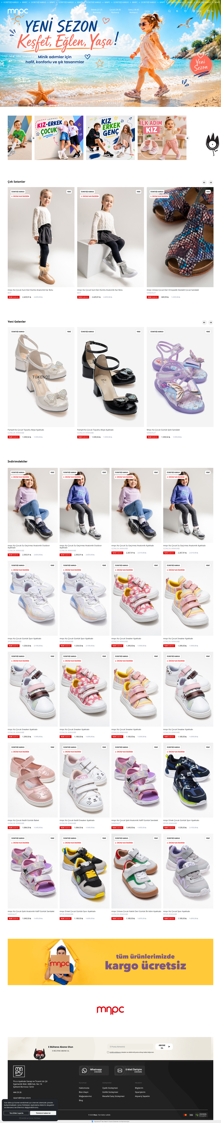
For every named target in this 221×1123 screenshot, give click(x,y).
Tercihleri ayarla (16, 1113)
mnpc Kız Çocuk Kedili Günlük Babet (23, 820)
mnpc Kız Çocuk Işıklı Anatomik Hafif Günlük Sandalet (134, 820)
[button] (164, 1046)
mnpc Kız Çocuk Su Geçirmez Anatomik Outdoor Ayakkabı (29, 547)
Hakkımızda (84, 1088)
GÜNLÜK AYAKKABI (16, 551)
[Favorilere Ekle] (70, 282)
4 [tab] (111, 103)
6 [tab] (115, 103)
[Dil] (177, 11)
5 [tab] (113, 103)
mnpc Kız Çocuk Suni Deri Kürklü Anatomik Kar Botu (169, 290)
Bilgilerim (139, 1088)
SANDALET (12, 433)
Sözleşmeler (107, 1083)
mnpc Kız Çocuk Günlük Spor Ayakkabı (24, 639)
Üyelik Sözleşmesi (110, 1088)
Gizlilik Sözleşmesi (110, 1092)
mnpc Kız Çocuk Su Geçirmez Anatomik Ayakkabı (132, 546)
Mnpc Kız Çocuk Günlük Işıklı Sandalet (24, 430)
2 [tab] (107, 103)
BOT (148, 293)
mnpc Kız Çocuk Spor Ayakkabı (176, 911)
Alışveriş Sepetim (142, 1096)
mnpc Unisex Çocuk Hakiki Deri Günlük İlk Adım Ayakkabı (136, 911)
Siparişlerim (140, 1092)
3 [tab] (109, 103)
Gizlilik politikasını (115, 1052)
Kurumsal (82, 1083)
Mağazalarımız (85, 1096)
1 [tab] (105, 103)
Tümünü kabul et (43, 1113)
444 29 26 (17, 1092)
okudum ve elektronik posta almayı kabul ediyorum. (132, 1052)
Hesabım (138, 1083)
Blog (81, 1100)
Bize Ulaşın (83, 1092)
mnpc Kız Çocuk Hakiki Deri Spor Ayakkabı (26, 290)
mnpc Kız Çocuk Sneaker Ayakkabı (126, 639)
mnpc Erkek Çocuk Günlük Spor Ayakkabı (181, 820)
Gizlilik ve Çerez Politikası (31, 1118)
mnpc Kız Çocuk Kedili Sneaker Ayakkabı (77, 820)
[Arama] (169, 11)
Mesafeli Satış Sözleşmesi (113, 1096)
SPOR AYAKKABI (14, 293)
